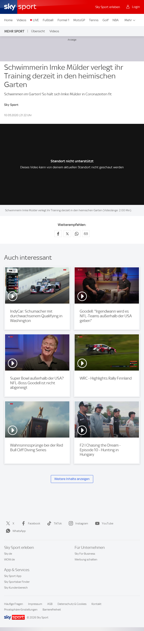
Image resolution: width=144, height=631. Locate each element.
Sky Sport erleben (107, 7)
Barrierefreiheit (52, 609)
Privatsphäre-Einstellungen (21, 609)
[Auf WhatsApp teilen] (76, 233)
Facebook (34, 523)
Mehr (128, 20)
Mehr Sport (14, 31)
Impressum (35, 604)
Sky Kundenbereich (16, 587)
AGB (49, 604)
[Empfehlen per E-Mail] (86, 233)
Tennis (93, 20)
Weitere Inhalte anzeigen (72, 479)
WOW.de (9, 559)
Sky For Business (85, 553)
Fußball (48, 20)
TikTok (58, 523)
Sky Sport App (12, 576)
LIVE (36, 20)
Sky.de (8, 553)
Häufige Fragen (13, 604)
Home (8, 20)
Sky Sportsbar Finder (17, 582)
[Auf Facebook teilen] (58, 233)
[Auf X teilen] (67, 233)
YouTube (107, 523)
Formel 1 (63, 20)
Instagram (81, 523)
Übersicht (38, 31)
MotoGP (79, 20)
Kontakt (96, 604)
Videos (21, 20)
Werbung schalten (86, 559)
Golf (106, 20)
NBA (115, 20)
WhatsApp (19, 531)
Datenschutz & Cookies (72, 604)
